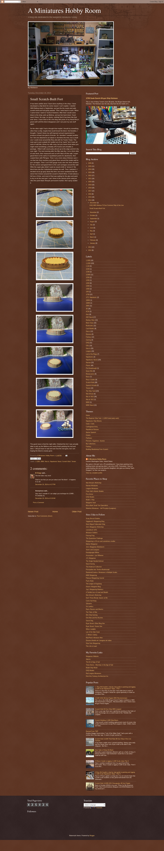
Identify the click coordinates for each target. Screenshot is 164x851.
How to (47, 461)
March (92, 237)
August (92, 221)
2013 (90, 247)
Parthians (89, 438)
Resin (88, 377)
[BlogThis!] (33, 459)
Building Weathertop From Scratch (97, 449)
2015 (90, 197)
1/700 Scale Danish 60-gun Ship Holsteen (102, 98)
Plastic (88, 365)
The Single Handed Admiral (94, 561)
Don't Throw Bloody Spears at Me (97, 598)
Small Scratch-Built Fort (97, 208)
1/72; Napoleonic (91, 297)
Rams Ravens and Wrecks (94, 609)
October (92, 215)
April (91, 234)
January (92, 243)
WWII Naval (90, 405)
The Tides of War (91, 612)
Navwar (88, 362)
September (93, 218)
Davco (88, 331)
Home (55, 511)
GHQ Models (90, 497)
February (93, 240)
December (93, 203)
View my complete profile (94, 473)
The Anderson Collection (94, 567)
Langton (88, 351)
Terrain (74, 461)
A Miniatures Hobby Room (64, 10)
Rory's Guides (90, 379)
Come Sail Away (91, 601)
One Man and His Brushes (94, 618)
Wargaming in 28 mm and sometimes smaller (100, 541)
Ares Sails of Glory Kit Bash (104, 750)
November (93, 212)
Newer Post (33, 511)
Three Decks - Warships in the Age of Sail (99, 665)
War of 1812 (90, 396)
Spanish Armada (91, 385)
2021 (90, 178)
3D (87, 309)
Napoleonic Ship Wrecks (94, 421)
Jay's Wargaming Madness (94, 589)
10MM (88, 300)
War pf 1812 (90, 399)
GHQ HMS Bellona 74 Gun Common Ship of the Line (106, 205)
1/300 (87, 280)
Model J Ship (90, 500)
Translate (99, 808)
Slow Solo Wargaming (93, 643)
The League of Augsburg (94, 584)
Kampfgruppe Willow (92, 552)
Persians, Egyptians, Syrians (95, 441)
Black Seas (89, 323)
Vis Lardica (89, 606)
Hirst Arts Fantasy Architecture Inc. (97, 676)
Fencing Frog (90, 535)
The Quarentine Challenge (94, 538)
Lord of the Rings (91, 354)
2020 (90, 181)
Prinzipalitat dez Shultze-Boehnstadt (97, 569)
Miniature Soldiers (92, 532)
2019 (90, 185)
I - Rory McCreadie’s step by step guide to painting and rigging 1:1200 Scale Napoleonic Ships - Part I (115, 687)
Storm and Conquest (92, 550)
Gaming (88, 340)
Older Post (76, 511)
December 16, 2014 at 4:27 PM (45, 484)
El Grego (38, 473)
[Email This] (31, 459)
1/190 (87, 272)
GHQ (87, 343)
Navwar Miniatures (92, 485)
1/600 (87, 289)
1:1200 (37, 461)
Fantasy (88, 337)
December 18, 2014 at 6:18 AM (45, 498)
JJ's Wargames (91, 558)
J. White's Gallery (91, 635)
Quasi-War (89, 371)
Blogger (92, 835)
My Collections (90, 444)
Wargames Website (92, 656)
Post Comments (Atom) (44, 516)
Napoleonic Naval (55, 461)
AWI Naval (89, 317)
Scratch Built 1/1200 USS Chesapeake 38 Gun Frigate (112, 783)
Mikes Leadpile (91, 629)
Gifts (87, 345)
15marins (89, 603)
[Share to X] (35, 459)
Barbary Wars (90, 320)
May (91, 231)
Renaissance (90, 374)
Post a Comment (38, 502)
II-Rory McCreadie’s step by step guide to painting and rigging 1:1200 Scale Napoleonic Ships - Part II (115, 773)
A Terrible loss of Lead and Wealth (97, 592)
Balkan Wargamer (91, 544)
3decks (88, 659)
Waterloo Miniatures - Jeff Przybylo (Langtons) (101, 508)
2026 (90, 163)
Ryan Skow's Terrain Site (94, 626)
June (91, 228)
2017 (90, 191)
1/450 (87, 283)
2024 (90, 169)
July (91, 225)
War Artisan (89, 394)
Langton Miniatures (92, 488)
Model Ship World (91, 668)
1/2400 (88, 274)
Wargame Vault (91, 502)
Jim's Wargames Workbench (95, 547)
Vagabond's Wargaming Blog (95, 521)
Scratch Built (66, 461)
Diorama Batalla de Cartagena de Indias (99, 640)
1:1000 (88, 260)
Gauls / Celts (90, 424)
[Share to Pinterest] (40, 459)
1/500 (87, 286)
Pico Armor (89, 494)
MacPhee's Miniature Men (94, 638)
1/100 (87, 269)
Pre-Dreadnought (91, 368)
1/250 (87, 277)
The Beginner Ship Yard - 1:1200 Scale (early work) (102, 418)
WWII (87, 402)
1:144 (87, 266)
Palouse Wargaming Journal (95, 578)
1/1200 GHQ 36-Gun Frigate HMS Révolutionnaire (111, 698)
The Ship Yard (90, 391)
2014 (90, 200)
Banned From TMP (92, 731)
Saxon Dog (89, 620)
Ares (87, 314)
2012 (90, 250)
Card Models (90, 328)
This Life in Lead (91, 646)
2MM (42, 461)
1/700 (87, 294)
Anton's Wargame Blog (93, 586)
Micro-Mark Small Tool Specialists (97, 505)
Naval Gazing (90, 564)
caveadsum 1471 (91, 530)
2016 (90, 194)
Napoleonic (89, 357)
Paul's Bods (90, 581)
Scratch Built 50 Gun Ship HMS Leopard (108, 709)
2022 (90, 175)
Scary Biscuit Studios (93, 518)
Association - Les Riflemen (94, 555)
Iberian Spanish (91, 432)
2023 (90, 172)
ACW (87, 311)
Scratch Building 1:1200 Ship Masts (106, 720)
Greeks (88, 435)
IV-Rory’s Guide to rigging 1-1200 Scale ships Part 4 (112, 761)
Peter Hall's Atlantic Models (95, 491)
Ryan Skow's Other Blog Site (95, 623)
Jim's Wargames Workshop (95, 527)
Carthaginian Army (92, 427)
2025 (90, 166)
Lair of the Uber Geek (93, 632)
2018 (90, 188)
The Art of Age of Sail (93, 662)
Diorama (88, 334)
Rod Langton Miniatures (93, 673)
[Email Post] (66, 455)
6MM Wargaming (91, 575)
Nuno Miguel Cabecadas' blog (95, 524)
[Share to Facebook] (37, 459)
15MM (88, 303)
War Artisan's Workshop (93, 483)
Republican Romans (92, 429)
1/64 (87, 291)
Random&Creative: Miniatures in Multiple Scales (101, 572)
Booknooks (89, 325)
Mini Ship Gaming (91, 615)
